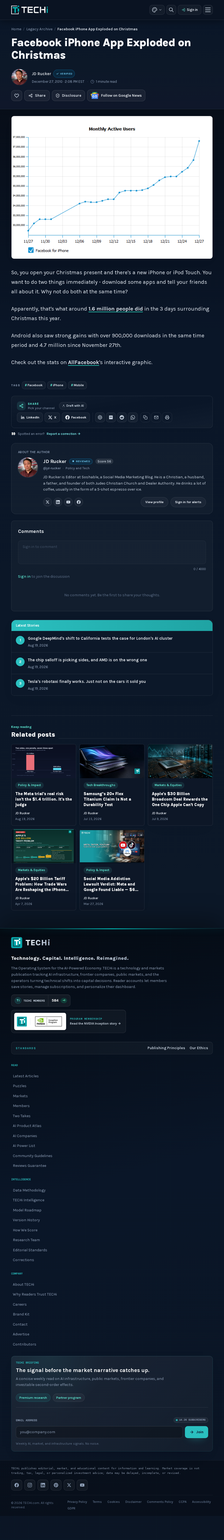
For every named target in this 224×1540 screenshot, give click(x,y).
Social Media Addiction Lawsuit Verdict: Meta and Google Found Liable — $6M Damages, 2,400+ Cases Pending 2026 (111, 890)
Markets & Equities (168, 785)
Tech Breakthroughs (100, 785)
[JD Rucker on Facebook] (78, 502)
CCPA (183, 1502)
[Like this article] (16, 95)
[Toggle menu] (208, 10)
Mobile (77, 385)
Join (200, 1432)
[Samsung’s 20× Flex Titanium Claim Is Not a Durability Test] (112, 761)
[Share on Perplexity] (111, 417)
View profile (154, 502)
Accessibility (201, 1502)
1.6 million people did (116, 309)
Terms (97, 1502)
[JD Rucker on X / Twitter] (47, 502)
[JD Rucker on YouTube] (68, 502)
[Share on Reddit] (122, 417)
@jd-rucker (52, 468)
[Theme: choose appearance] (157, 10)
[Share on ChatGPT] (100, 417)
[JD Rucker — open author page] (19, 77)
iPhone (56, 385)
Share (40, 95)
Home (16, 29)
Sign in (192, 10)
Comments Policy (160, 1502)
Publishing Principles (166, 1048)
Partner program (68, 1398)
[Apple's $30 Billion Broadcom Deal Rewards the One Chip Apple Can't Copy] (180, 761)
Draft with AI (75, 406)
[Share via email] (156, 417)
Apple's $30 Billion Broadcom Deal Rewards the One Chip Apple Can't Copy (180, 799)
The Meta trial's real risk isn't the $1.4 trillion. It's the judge (43, 799)
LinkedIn (32, 417)
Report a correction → (64, 434)
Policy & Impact (29, 785)
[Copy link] (145, 417)
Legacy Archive (39, 29)
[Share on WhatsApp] (133, 417)
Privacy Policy (77, 1502)
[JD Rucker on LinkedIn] (58, 502)
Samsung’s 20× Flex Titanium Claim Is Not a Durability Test (107, 799)
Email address (26, 1420)
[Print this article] (167, 417)
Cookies (113, 1502)
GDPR (71, 1508)
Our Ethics (199, 1048)
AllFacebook (83, 362)
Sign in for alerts (188, 502)
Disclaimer (133, 1502)
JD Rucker (41, 73)
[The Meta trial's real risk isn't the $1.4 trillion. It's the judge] (43, 761)
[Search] (171, 10)
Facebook (34, 385)
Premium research (33, 1398)
